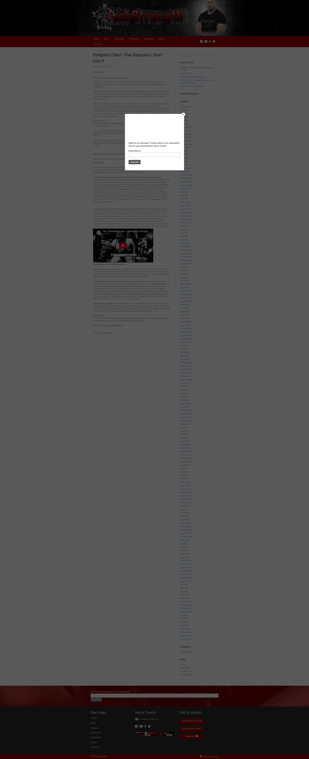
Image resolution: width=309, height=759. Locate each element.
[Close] (183, 114)
